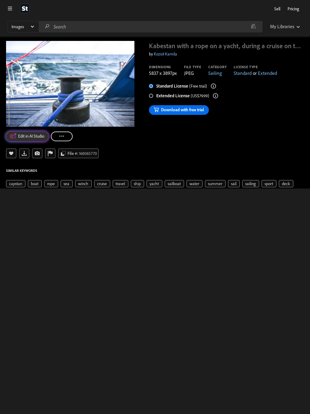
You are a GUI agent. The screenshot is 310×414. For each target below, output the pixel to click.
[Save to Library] (11, 153)
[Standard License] (213, 86)
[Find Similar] (37, 153)
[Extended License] (215, 96)
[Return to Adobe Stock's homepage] (25, 8)
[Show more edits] (62, 136)
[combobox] (150, 26)
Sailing (215, 73)
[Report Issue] (50, 153)
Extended (267, 73)
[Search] (47, 26)
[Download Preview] (24, 153)
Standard (243, 73)
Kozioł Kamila (165, 54)
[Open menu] (10, 8)
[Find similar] (253, 27)
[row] (15, 183)
